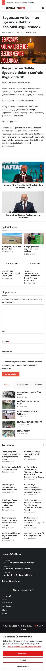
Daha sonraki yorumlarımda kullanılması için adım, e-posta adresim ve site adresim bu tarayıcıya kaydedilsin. (22, 365)
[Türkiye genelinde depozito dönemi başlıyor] (34, 238)
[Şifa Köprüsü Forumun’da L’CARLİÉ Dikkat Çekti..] (12, 263)
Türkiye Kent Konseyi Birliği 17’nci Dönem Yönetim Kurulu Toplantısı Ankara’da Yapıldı (33, 505)
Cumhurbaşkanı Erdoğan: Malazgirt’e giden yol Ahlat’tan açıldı (11, 455)
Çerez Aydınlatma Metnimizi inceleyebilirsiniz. (24, 647)
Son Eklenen (22, 385)
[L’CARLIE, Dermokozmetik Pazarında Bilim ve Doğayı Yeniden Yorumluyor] (34, 263)
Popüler (7, 385)
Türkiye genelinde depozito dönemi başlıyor (31, 248)
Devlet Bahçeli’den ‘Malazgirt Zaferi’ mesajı (21, 2)
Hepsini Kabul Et (23, 654)
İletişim (4, 614)
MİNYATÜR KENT (23, 431)
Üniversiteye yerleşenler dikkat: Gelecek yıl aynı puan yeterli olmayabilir (33, 488)
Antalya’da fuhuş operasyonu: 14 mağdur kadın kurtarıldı (9, 504)
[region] (23, 652)
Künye (4, 610)
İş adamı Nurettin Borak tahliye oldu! (27, 412)
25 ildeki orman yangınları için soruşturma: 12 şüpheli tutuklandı (34, 521)
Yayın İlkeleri (6, 606)
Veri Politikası (7, 603)
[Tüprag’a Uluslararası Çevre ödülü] (12, 238)
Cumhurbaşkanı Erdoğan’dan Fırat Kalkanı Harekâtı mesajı (9, 521)
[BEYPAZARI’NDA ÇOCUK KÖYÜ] (8, 424)
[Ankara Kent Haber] (15, 8)
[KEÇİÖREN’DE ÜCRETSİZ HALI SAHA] (8, 404)
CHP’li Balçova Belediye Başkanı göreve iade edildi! (10, 487)
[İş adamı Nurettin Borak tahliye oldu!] (8, 414)
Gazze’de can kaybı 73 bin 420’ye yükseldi (34, 534)
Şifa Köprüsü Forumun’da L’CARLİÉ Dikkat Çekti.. (11, 273)
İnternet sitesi (7, 352)
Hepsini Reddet (23, 666)
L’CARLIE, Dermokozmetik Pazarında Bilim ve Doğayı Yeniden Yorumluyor (32, 275)
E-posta (5, 342)
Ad (3, 332)
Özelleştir (23, 660)
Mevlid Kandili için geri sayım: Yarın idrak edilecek (11, 535)
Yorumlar (38, 385)
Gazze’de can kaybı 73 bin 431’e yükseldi (11, 468)
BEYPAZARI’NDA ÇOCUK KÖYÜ (29, 422)
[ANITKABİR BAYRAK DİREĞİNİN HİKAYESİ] (8, 394)
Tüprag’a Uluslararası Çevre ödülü (11, 247)
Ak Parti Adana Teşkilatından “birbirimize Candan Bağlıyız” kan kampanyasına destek (34, 472)
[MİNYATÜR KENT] (8, 433)
